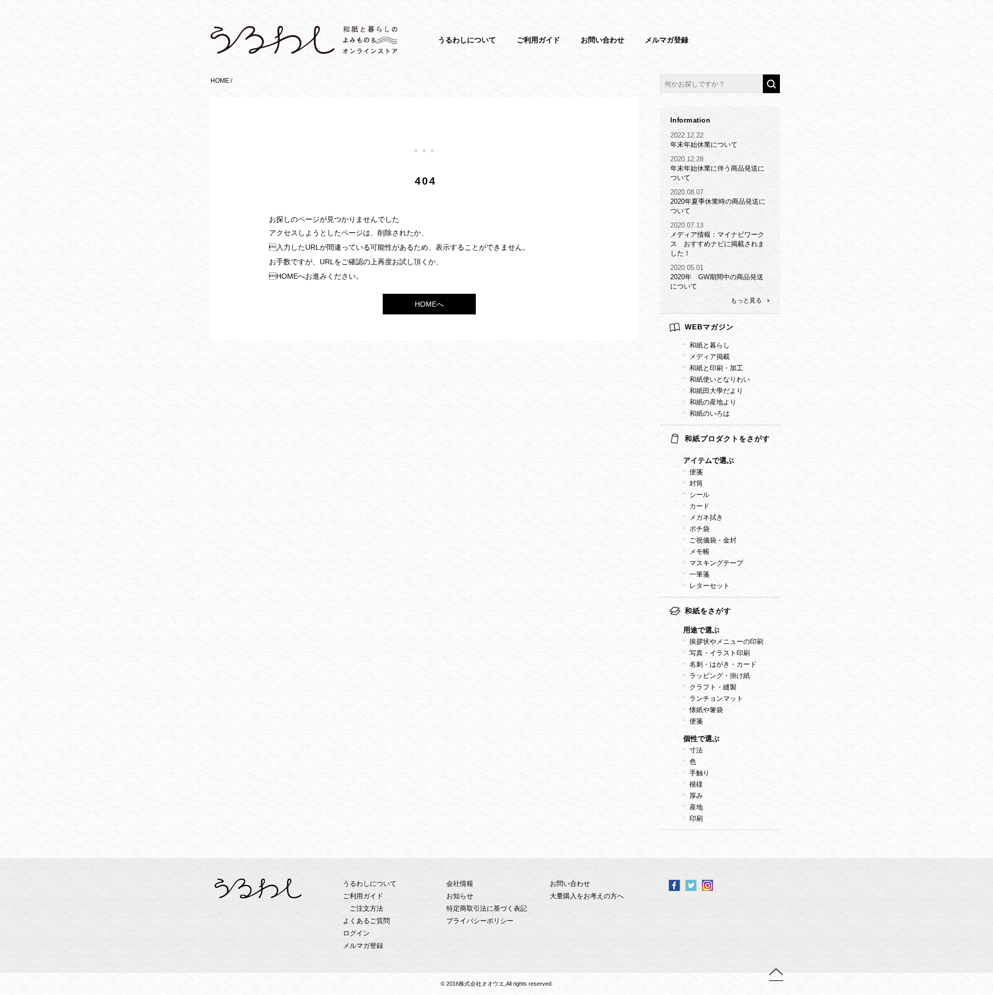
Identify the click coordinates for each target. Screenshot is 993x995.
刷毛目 (741, 801)
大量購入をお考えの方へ (587, 896)
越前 (737, 812)
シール (699, 495)
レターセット (709, 586)
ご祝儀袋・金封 (712, 540)
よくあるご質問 (366, 921)
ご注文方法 (366, 908)
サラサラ (744, 789)
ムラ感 (741, 789)
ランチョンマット (716, 698)
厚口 (737, 823)
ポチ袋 (699, 529)
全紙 (737, 767)
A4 (735, 755)
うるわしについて (467, 40)
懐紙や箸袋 (706, 710)
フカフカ (744, 801)
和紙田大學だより (716, 391)
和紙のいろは (709, 413)
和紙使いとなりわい (719, 379)
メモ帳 (699, 551)
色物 (737, 778)
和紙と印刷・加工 (716, 368)
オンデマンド (751, 823)
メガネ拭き (706, 517)
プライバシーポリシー (480, 921)
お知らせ (459, 896)
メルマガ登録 (666, 40)
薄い (737, 801)
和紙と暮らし (709, 345)
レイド (741, 823)
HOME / (222, 80)
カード (699, 506)
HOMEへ (429, 304)
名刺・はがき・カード (723, 664)
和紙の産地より (712, 402)
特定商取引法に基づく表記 (486, 908)
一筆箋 (699, 574)
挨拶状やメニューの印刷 (726, 641)
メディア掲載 (709, 356)
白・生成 (744, 767)
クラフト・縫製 (712, 687)
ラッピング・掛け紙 (719, 676)
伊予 (737, 823)
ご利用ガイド (538, 40)
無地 (737, 812)
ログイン (356, 933)
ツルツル (744, 778)
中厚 (737, 812)
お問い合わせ (602, 40)
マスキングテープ (716, 563)
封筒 (696, 483)
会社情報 (459, 883)
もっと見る (746, 300)
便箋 (696, 472)
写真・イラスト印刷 (719, 653)
